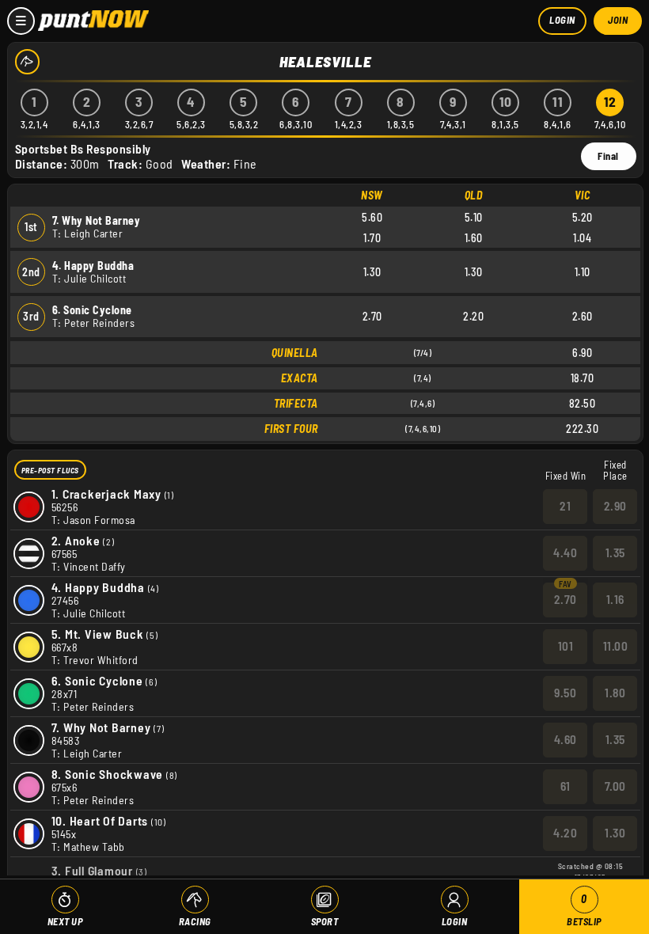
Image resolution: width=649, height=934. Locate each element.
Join (618, 19)
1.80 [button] (615, 692)
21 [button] (565, 506)
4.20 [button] (565, 833)
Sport (325, 921)
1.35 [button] (615, 552)
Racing (195, 921)
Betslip (584, 910)
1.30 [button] (615, 833)
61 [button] (565, 786)
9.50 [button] (565, 692)
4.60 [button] (565, 739)
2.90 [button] (615, 506)
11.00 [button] (615, 646)
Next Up (65, 921)
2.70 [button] (565, 599)
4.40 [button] (565, 552)
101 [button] (566, 646)
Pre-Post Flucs (50, 470)
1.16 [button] (615, 599)
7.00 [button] (615, 786)
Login (562, 19)
